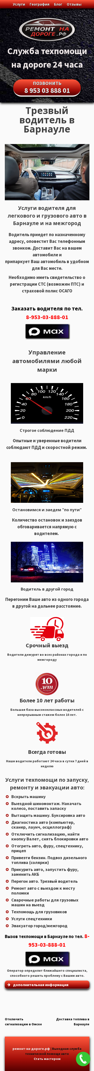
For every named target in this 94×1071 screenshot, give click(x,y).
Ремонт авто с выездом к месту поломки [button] (43, 890)
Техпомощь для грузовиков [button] (39, 911)
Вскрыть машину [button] (28, 796)
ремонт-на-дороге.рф (31, 1048)
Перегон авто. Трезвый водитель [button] (44, 881)
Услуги (19, 4)
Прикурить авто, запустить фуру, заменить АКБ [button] (45, 872)
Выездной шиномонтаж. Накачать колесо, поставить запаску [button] (46, 806)
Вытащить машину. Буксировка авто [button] (48, 815)
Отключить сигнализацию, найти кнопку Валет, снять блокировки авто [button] (49, 836)
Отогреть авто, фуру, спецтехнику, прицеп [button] (47, 848)
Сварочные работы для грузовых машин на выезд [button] (44, 902)
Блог (58, 4)
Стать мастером (47, 1059)
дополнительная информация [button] (40, 984)
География (39, 4)
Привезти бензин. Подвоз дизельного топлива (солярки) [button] (49, 860)
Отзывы (74, 4)
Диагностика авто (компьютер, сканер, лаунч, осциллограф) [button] (43, 824)
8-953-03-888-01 (47, 317)
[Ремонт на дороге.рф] (47, 41)
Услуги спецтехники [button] (31, 918)
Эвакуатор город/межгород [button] (39, 925)
